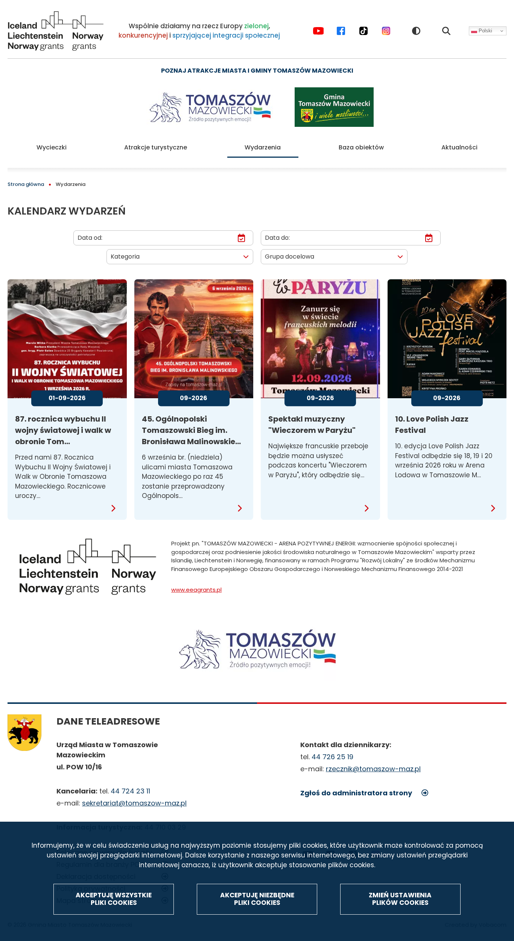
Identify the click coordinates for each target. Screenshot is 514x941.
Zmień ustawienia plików (400, 899)
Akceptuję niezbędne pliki (257, 899)
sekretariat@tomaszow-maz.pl (134, 803)
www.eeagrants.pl (196, 590)
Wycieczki (51, 147)
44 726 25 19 (332, 756)
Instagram (386, 30)
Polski (484, 31)
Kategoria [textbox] (125, 256)
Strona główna (26, 184)
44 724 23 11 (130, 791)
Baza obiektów (361, 147)
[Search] (446, 30)
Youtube (318, 30)
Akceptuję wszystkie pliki (114, 899)
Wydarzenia (263, 147)
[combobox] (179, 256)
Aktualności (459, 147)
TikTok (363, 30)
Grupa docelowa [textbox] (289, 256)
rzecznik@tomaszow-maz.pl (373, 769)
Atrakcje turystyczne (155, 147)
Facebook (340, 30)
